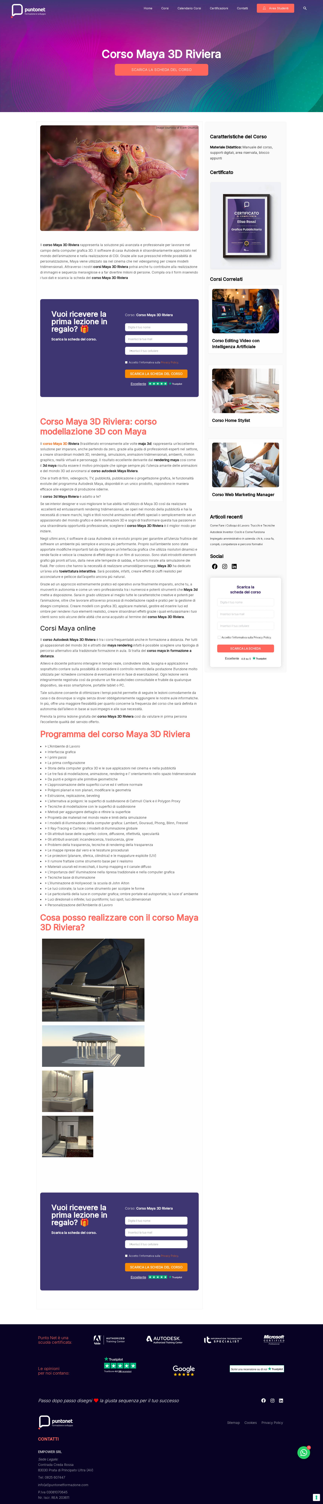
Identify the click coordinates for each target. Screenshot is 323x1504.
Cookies (250, 1423)
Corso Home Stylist (231, 420)
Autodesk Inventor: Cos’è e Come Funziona (237, 532)
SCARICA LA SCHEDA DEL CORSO (161, 69)
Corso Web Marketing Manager (243, 494)
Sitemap (233, 1423)
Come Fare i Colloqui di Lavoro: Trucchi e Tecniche (242, 525)
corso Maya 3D (55, 444)
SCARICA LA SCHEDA (245, 648)
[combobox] (129, 351)
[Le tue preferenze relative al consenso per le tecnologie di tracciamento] (316, 1497)
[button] (305, 8)
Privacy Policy (169, 362)
